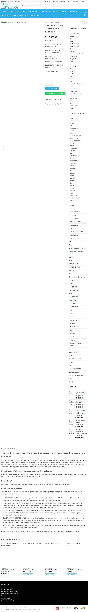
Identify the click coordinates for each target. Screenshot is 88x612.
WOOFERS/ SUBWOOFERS (77, 375)
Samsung (72, 168)
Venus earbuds (74, 198)
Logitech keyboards (75, 135)
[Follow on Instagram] (6, 600)
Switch (72, 185)
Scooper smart (73, 320)
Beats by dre (73, 56)
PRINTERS (72, 303)
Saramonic (73, 175)
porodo (71, 293)
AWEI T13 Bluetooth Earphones (75, 570)
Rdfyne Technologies (34, 609)
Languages (82, 1)
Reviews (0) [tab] (14, 448)
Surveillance (72, 349)
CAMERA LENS (73, 11)
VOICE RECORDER (75, 369)
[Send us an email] (12, 600)
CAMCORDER (73, 225)
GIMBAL (71, 257)
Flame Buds (73, 88)
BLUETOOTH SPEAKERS (77, 222)
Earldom (72, 78)
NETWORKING (73, 280)
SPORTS (71, 336)
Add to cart (52, 88)
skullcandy (73, 180)
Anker (71, 39)
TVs (24, 11)
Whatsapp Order (56, 93)
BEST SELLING (73, 218)
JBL (62, 22)
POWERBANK (73, 297)
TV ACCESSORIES (75, 359)
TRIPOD (71, 355)
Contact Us (55, 1)
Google (72, 103)
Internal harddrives (75, 120)
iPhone (72, 123)
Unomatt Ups (73, 195)
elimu (70, 245)
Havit (71, 108)
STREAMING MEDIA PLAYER (75, 344)
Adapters (72, 36)
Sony (71, 183)
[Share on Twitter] (50, 103)
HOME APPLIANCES (75, 264)
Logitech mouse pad (75, 140)
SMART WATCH (45, 11)
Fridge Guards (74, 91)
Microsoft (72, 143)
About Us (47, 1)
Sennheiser (72, 323)
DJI (70, 241)
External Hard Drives (75, 83)
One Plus (72, 150)
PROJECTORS (73, 307)
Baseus (72, 51)
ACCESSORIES (6, 15)
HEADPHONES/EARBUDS (77, 113)
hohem (71, 260)
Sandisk (72, 173)
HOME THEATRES (33, 11)
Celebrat (72, 69)
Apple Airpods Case (75, 44)
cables (72, 64)
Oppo (71, 153)
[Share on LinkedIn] (59, 103)
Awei (71, 48)
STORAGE (72, 340)
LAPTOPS (55, 11)
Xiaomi (72, 205)
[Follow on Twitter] (9, 600)
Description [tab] (5, 448)
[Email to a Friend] (53, 103)
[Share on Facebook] (46, 103)
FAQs (68, 1)
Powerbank (73, 163)
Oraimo (72, 158)
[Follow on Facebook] (2, 600)
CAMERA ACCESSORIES (20, 15)
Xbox (70, 379)
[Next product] (82, 22)
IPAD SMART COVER (51, 570)
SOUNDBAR (73, 333)
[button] (74, 1)
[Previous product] (85, 22)
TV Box (71, 362)
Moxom (72, 145)
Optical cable (73, 155)
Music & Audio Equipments (77, 277)
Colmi (71, 71)
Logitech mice (74, 138)
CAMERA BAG (73, 235)
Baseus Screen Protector (77, 53)
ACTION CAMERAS (75, 212)
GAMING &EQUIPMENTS (77, 248)
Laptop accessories (75, 128)
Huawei (72, 115)
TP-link (72, 188)
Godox (72, 100)
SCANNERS (72, 317)
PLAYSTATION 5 (74, 290)
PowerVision (72, 300)
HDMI (71, 110)
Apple (71, 41)
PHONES (4, 11)
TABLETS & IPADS (15, 11)
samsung (72, 170)
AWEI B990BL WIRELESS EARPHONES (8, 570)
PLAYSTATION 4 (74, 287)
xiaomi (71, 382)
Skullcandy (73, 178)
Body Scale (73, 59)
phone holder (73, 160)
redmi (70, 310)
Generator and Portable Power (76, 94)
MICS (70, 274)
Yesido (72, 208)
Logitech (72, 133)
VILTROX (72, 200)
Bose (71, 61)
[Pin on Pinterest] (56, 103)
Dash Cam (73, 73)
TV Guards (73, 190)
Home (47, 22)
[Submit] (73, 5)
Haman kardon (74, 105)
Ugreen (72, 193)
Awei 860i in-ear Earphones (30, 570)
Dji (71, 76)
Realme (72, 165)
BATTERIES (72, 215)
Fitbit (71, 86)
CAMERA (63, 11)
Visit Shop (62, 1)
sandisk (71, 313)
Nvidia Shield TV (74, 148)
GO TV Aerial (73, 98)
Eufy (71, 81)
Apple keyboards (74, 46)
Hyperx (72, 118)
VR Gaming (73, 203)
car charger (73, 66)
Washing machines (74, 372)
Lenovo (72, 130)
